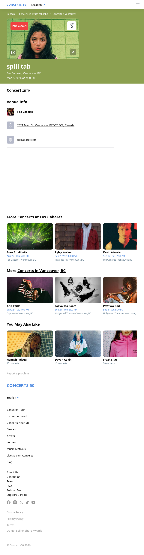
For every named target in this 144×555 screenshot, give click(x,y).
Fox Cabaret (25, 111)
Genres (11, 429)
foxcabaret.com (27, 140)
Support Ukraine (17, 494)
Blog (9, 462)
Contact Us (13, 477)
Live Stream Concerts (20, 455)
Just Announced (17, 416)
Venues (11, 442)
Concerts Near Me (18, 423)
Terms (10, 525)
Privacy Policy (15, 518)
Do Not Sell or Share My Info (24, 530)
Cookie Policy (15, 512)
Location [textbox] (36, 5)
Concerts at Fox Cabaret (39, 216)
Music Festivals (16, 449)
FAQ (9, 486)
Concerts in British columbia (33, 14)
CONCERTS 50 (16, 4)
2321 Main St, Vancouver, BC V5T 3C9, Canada (45, 125)
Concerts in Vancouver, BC (41, 270)
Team (10, 481)
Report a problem (18, 373)
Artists (11, 436)
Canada (11, 14)
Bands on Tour (16, 409)
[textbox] (14, 397)
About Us (12, 472)
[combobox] (38, 5)
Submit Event (15, 490)
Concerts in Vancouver (64, 14)
